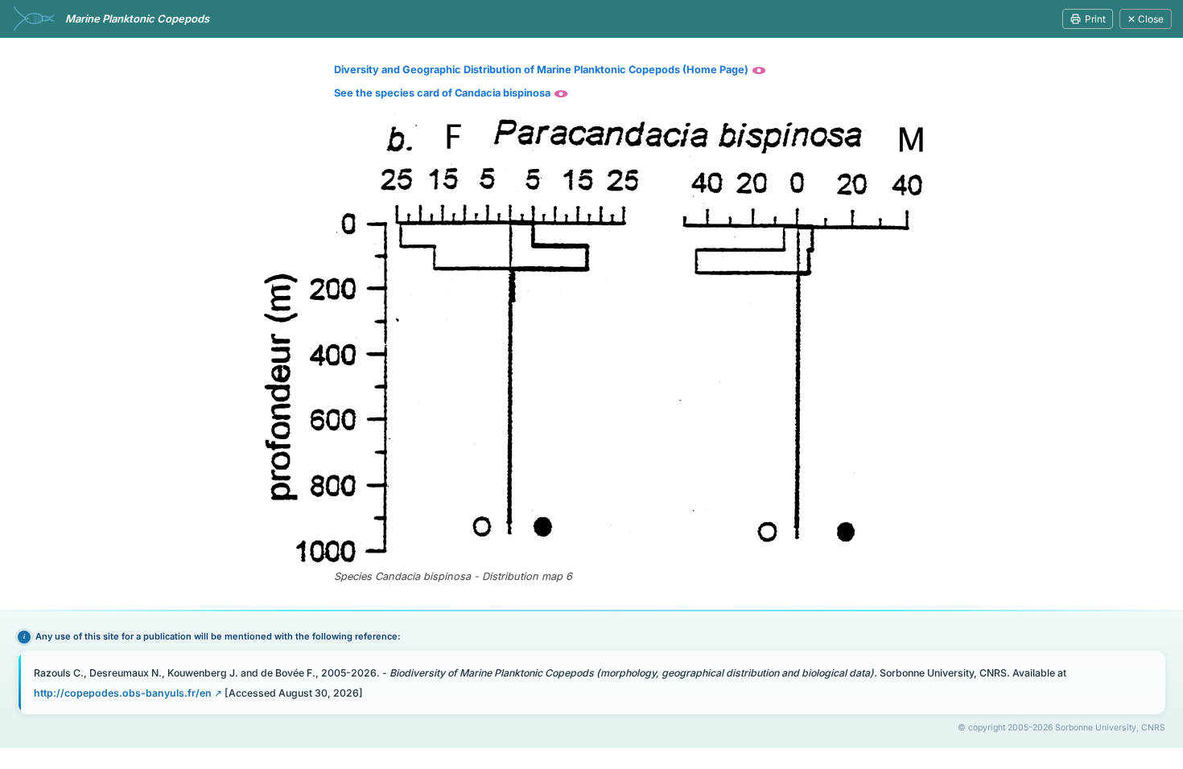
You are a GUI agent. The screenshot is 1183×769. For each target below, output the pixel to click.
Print (1095, 19)
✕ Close (1145, 19)
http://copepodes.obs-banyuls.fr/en (123, 693)
